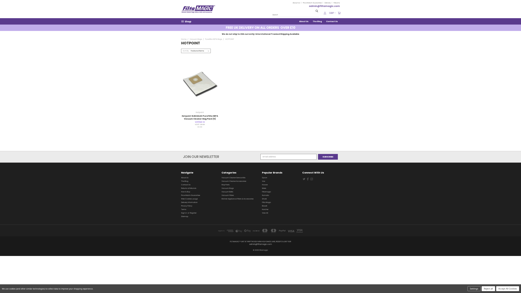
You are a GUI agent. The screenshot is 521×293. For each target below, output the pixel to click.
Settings (474, 288)
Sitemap (184, 216)
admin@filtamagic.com (324, 6)
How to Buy (185, 192)
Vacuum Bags (228, 188)
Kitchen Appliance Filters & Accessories (238, 199)
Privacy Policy (186, 206)
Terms (183, 209)
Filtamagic (266, 192)
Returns (337, 3)
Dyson (264, 177)
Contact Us (332, 21)
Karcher (265, 209)
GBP (331, 13)
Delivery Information (189, 202)
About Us (296, 3)
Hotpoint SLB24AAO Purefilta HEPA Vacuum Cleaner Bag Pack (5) (200, 117)
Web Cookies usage (189, 199)
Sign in (184, 213)
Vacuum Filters (228, 195)
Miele (264, 188)
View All (265, 213)
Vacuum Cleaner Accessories (234, 181)
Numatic (265, 195)
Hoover (265, 185)
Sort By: (186, 51)
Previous (514, 284)
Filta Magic (266, 202)
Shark (264, 199)
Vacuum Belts (227, 192)
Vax (263, 181)
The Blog (317, 21)
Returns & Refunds (188, 188)
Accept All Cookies (507, 288)
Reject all (488, 288)
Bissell (264, 206)
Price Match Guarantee (312, 3)
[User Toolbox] (325, 13)
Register (193, 213)
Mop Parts (226, 185)
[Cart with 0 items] (339, 13)
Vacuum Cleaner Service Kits (233, 177)
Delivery (328, 3)
